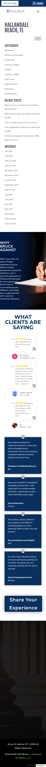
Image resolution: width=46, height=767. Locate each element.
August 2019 (10, 189)
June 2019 (9, 199)
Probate (8, 69)
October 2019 (10, 180)
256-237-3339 (10, 3)
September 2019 (11, 185)
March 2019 (9, 214)
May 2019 (9, 204)
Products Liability (12, 74)
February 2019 (10, 218)
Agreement (9, 50)
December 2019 (11, 170)
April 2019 (9, 209)
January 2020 (10, 165)
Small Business (11, 93)
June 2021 (9, 156)
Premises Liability (12, 64)
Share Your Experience (23, 604)
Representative (11, 84)
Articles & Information (14, 55)
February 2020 (10, 160)
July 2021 (8, 151)
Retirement (9, 89)
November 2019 (11, 175)
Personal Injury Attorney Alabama (36, 765)
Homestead (10, 60)
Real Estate (9, 79)
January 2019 (10, 223)
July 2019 (8, 194)
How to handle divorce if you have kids (21, 122)
